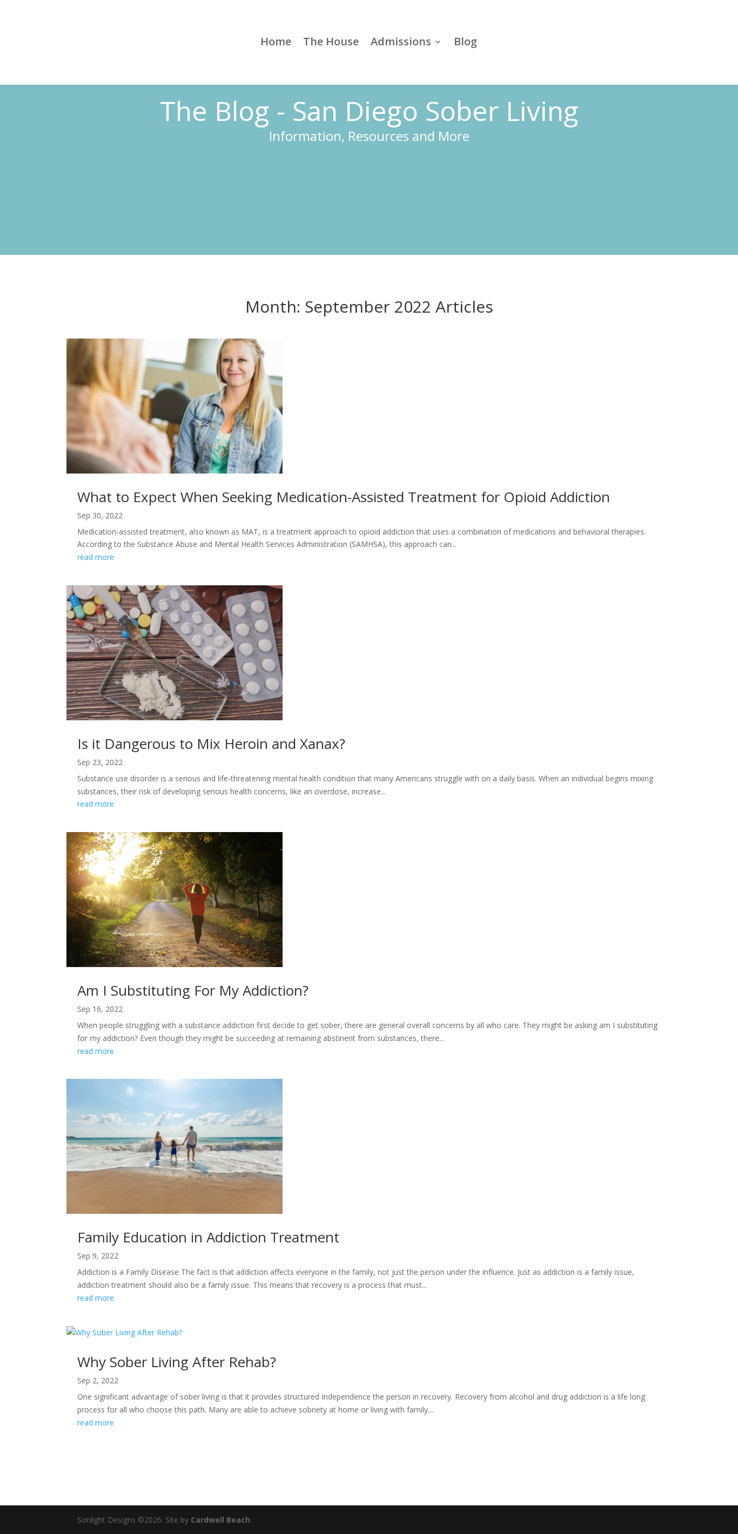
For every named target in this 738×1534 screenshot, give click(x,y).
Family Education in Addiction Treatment (208, 1237)
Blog (465, 43)
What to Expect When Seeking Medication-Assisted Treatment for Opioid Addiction (343, 496)
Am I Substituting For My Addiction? (192, 990)
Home (275, 43)
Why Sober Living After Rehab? (176, 1361)
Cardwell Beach (220, 1520)
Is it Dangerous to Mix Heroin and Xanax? (211, 743)
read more (95, 557)
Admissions (401, 43)
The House (331, 43)
